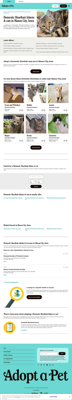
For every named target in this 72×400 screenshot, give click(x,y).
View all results (36, 147)
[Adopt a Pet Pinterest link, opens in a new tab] (44, 365)
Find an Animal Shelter (34, 297)
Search (36, 186)
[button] (20, 110)
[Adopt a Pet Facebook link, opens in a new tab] (38, 365)
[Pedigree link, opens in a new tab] (41, 393)
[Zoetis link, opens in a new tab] (46, 393)
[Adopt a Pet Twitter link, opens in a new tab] (41, 365)
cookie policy (17, 397)
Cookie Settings (36, 390)
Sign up (63, 6)
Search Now (36, 71)
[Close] (69, 396)
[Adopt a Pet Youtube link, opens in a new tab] (47, 365)
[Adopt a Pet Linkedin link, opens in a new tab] (53, 365)
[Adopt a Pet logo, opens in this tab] (36, 377)
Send (62, 353)
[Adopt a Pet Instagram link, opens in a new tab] (50, 365)
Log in (55, 6)
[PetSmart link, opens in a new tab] (34, 393)
